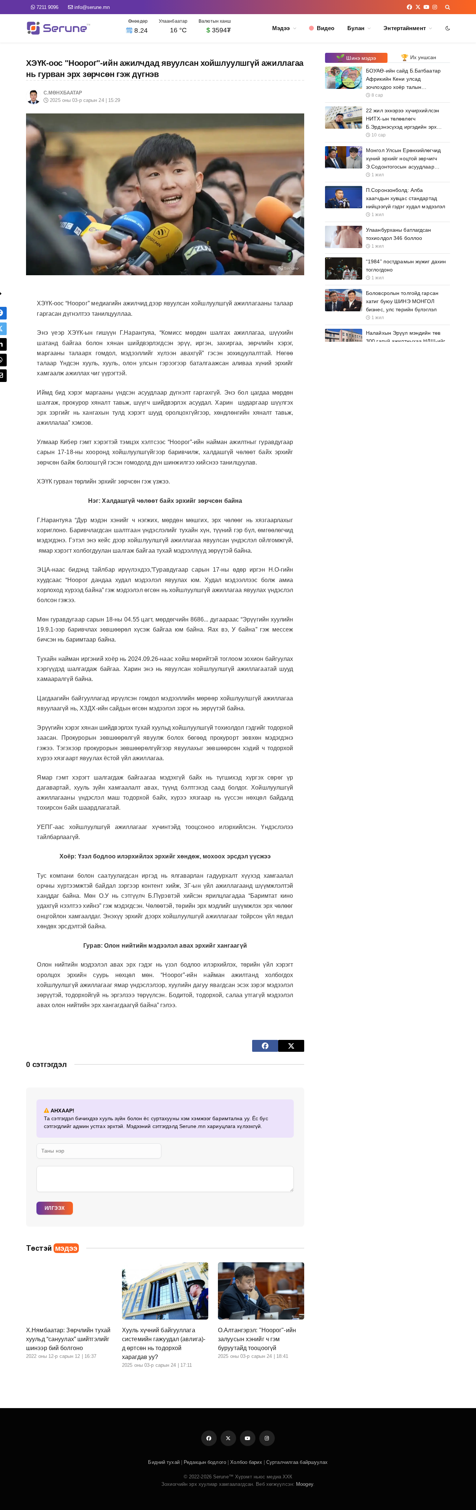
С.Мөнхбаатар (63, 93)
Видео (324, 28)
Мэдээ (281, 28)
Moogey (304, 1484)
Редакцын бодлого (205, 1462)
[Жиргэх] (291, 1046)
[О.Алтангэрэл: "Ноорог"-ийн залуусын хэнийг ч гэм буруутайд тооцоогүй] (261, 1291)
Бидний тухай (163, 1462)
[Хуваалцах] (265, 1046)
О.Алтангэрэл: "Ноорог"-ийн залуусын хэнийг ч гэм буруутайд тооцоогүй (257, 1339)
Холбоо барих (246, 1462)
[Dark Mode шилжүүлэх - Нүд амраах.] (447, 28)
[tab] (356, 58)
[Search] (447, 7)
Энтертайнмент (404, 28)
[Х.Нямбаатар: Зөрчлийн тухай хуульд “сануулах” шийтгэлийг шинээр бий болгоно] (69, 1291)
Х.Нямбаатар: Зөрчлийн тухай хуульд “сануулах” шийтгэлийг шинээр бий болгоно (68, 1339)
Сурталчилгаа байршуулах (297, 1462)
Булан (356, 28)
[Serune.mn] (58, 28)
